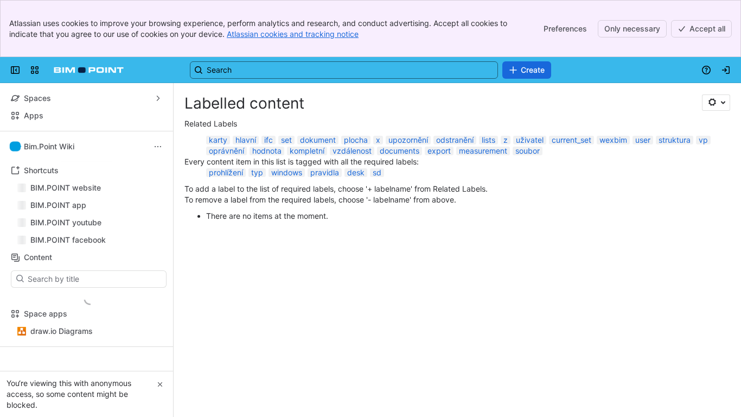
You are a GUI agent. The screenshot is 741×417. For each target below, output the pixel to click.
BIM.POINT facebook (68, 239)
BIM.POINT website (65, 187)
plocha (356, 139)
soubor (527, 150)
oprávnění (226, 150)
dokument (318, 139)
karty (218, 139)
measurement (483, 150)
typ (257, 172)
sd (377, 172)
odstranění (455, 139)
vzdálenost (352, 150)
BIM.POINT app (58, 205)
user (642, 139)
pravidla (324, 172)
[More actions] (157, 146)
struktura (675, 139)
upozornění (408, 139)
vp (703, 139)
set (286, 139)
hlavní (245, 139)
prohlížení (226, 172)
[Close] (160, 384)
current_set (571, 139)
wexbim (613, 139)
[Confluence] (89, 70)
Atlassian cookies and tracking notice (293, 34)
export (439, 150)
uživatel (530, 139)
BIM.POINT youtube (65, 222)
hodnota (267, 150)
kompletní (307, 150)
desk (356, 172)
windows (286, 172)
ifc (268, 139)
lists (488, 139)
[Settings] (716, 102)
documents (399, 150)
